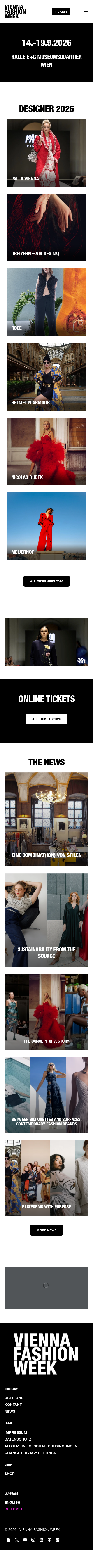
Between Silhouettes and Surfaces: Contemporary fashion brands (46, 1122)
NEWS (10, 1411)
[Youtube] (25, 1539)
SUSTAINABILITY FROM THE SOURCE (46, 952)
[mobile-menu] (83, 11)
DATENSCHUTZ (18, 1439)
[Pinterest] (49, 1539)
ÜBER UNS (14, 1398)
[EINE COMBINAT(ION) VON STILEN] (46, 819)
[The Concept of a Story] (46, 1012)
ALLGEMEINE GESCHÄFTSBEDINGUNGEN (41, 1446)
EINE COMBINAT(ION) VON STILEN (46, 855)
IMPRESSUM (16, 1432)
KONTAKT (13, 1404)
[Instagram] (33, 1539)
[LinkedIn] (41, 1539)
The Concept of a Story (46, 1041)
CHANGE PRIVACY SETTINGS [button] (30, 1452)
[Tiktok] (57, 1539)
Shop (10, 1473)
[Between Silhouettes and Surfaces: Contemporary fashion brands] (46, 1095)
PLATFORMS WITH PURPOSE (46, 1206)
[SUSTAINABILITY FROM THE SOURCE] (46, 920)
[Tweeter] (17, 1539)
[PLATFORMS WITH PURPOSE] (46, 1178)
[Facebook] (9, 1539)
